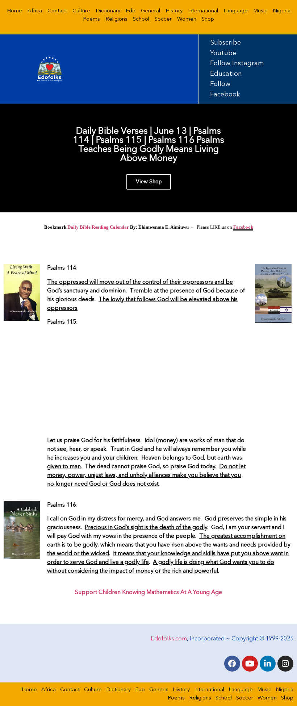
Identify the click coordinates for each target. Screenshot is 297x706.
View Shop (149, 181)
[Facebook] (232, 664)
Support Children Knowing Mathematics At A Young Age (148, 592)
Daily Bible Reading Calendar (98, 227)
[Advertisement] (147, 382)
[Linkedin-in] (268, 664)
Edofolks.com (169, 639)
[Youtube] (250, 664)
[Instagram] (285, 664)
